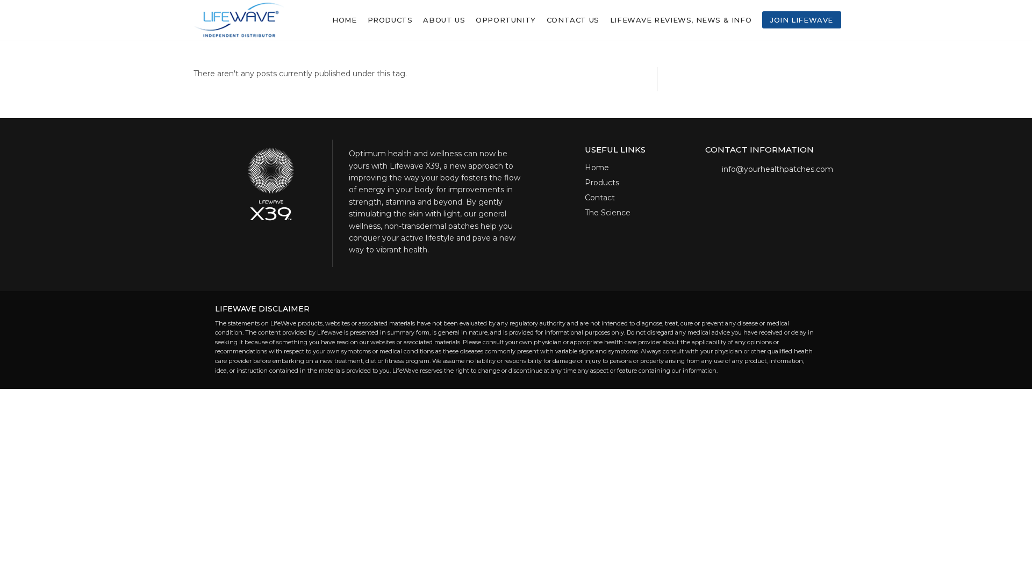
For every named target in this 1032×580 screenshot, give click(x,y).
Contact (600, 197)
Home (597, 167)
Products (602, 182)
